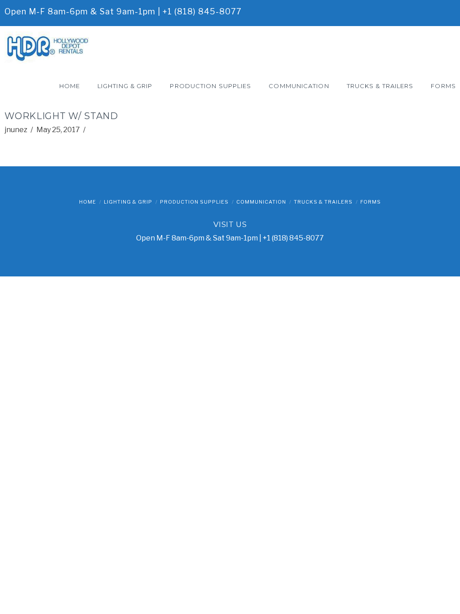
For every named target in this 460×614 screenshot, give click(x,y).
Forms (370, 202)
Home (87, 202)
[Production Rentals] (49, 47)
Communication (261, 202)
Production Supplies (194, 202)
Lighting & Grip (128, 202)
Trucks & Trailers (323, 202)
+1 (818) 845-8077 (202, 11)
